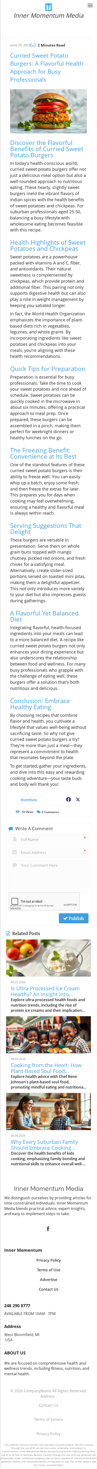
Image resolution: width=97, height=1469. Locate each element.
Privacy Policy (48, 1433)
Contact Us (48, 1405)
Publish (76, 918)
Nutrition (28, 799)
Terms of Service (48, 1419)
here (60, 1465)
